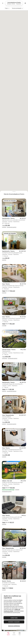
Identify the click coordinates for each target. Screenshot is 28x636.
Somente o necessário (14, 622)
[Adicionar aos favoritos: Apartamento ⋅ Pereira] (24, 200)
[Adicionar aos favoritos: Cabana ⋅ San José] (24, 463)
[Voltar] (2, 3)
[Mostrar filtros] (25, 3)
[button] (6, 225)
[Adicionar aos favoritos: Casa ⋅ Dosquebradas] (24, 397)
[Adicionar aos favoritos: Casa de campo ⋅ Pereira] (24, 332)
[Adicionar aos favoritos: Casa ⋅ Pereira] (24, 266)
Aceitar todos (14, 618)
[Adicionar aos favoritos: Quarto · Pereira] (24, 563)
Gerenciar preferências (14, 626)
